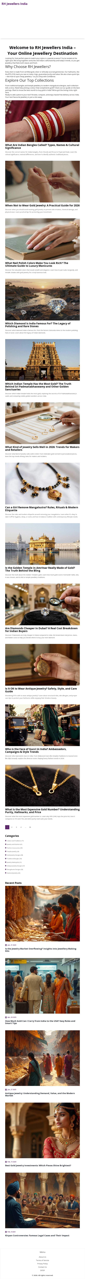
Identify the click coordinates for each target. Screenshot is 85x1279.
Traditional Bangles (14, 859)
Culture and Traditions (15, 841)
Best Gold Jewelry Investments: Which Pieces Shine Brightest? (38, 1165)
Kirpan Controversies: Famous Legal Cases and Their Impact (37, 1235)
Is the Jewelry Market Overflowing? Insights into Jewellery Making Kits (40, 949)
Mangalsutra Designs (15, 869)
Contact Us (42, 1267)
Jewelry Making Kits (14, 862)
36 (30, 827)
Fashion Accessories (14, 848)
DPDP (42, 1270)
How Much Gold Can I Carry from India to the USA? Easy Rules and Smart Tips (40, 1022)
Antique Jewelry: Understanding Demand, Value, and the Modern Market (40, 1094)
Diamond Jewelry (13, 873)
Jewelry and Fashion (14, 844)
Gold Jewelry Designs (15, 855)
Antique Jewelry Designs (16, 866)
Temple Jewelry (13, 851)
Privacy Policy (42, 1264)
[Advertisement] (42, 22)
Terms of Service (42, 1260)
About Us (42, 1257)
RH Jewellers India (14, 4)
